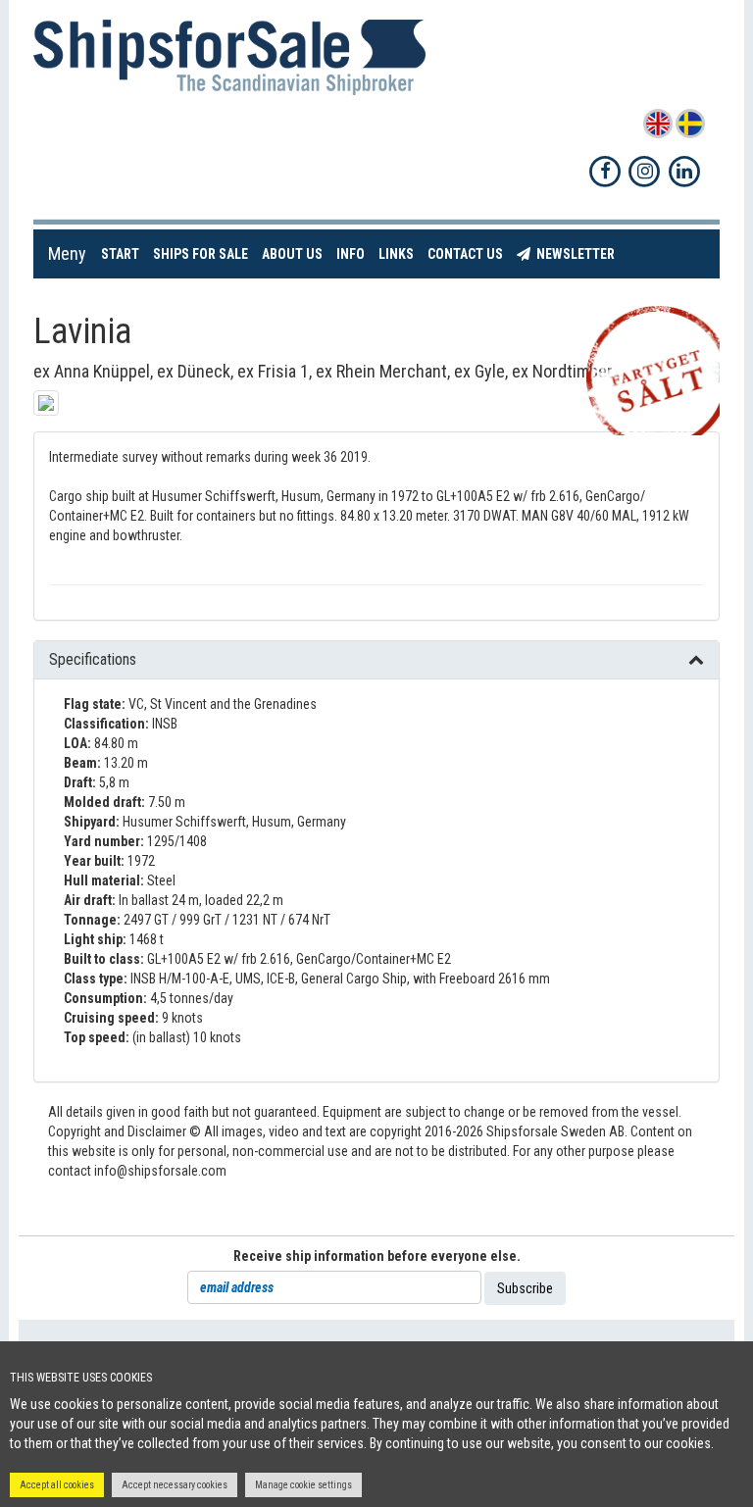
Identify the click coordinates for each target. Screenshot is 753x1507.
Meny (67, 253)
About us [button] (292, 254)
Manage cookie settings (303, 1485)
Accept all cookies (57, 1485)
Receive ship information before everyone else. (377, 1256)
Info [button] (350, 254)
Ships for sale (204, 253)
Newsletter (576, 253)
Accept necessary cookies (174, 1485)
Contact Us (468, 253)
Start (123, 253)
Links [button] (396, 254)
